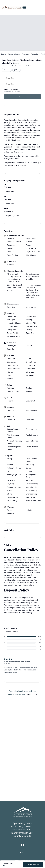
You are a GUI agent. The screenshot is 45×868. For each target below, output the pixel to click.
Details (3, 54)
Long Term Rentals (22, 860)
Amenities (25, 54)
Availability (34, 54)
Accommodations (14, 54)
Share (17, 70)
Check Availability (33, 864)
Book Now (22, 97)
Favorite (7, 70)
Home (22, 852)
